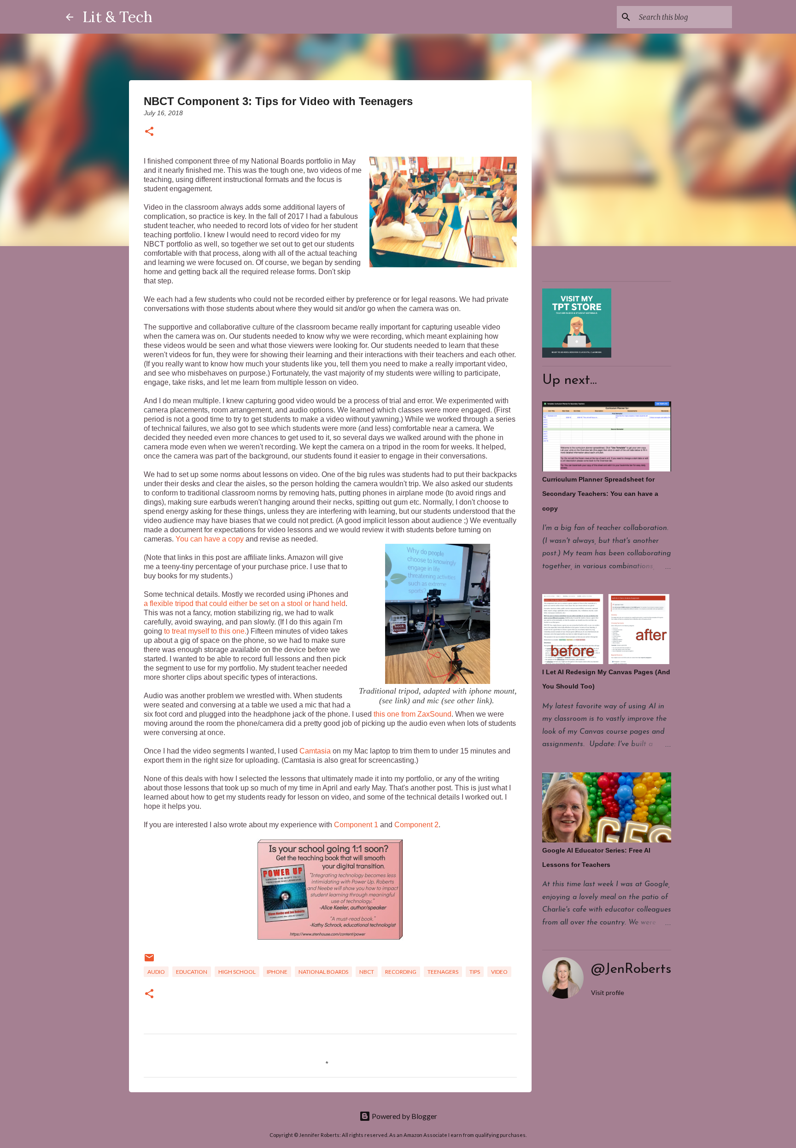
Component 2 (416, 825)
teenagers (442, 971)
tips (474, 971)
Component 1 (356, 825)
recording (400, 971)
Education (191, 971)
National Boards (323, 971)
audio (156, 971)
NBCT (366, 971)
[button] (149, 132)
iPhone (277, 971)
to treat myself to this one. (204, 631)
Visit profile (607, 992)
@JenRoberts (631, 969)
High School (237, 971)
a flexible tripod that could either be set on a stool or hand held (244, 603)
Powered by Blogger (403, 1116)
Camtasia (315, 751)
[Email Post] (149, 961)
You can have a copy (210, 539)
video (499, 971)
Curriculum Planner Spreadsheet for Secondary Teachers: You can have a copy (600, 494)
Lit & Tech (117, 16)
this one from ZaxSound (412, 714)
